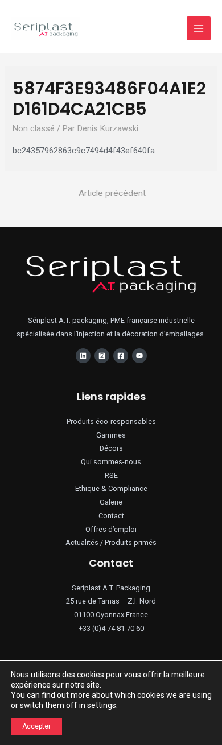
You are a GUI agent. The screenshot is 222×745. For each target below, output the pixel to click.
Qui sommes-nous (111, 461)
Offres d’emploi (111, 529)
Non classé (34, 128)
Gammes (111, 435)
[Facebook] (120, 355)
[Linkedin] (83, 355)
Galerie (111, 502)
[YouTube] (139, 355)
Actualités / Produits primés (111, 542)
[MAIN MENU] (199, 28)
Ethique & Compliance (111, 488)
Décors (111, 448)
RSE (111, 475)
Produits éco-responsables (111, 421)
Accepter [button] (36, 726)
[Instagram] (101, 355)
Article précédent (112, 193)
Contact (111, 515)
